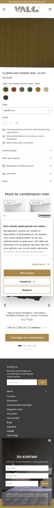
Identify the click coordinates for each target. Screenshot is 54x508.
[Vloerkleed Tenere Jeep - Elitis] (5, 89)
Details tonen (38, 264)
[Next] (49, 305)
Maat (4, 104)
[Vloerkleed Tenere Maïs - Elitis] (38, 89)
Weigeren (27, 290)
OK (42, 382)
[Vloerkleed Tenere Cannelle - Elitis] (13, 89)
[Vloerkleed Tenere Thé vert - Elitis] (29, 89)
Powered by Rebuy (27, 349)
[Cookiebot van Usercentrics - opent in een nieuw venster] (38, 216)
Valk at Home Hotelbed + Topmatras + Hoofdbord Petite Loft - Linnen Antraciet (27, 314)
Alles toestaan (27, 273)
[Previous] (5, 305)
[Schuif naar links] (5, 42)
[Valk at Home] (27, 9)
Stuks (5, 117)
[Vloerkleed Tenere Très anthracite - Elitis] (5, 97)
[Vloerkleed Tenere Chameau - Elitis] (21, 89)
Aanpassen (25, 281)
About (10, 391)
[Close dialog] (49, 440)
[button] (4, 9)
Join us (45, 483)
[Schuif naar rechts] (48, 42)
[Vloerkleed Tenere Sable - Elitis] (46, 89)
